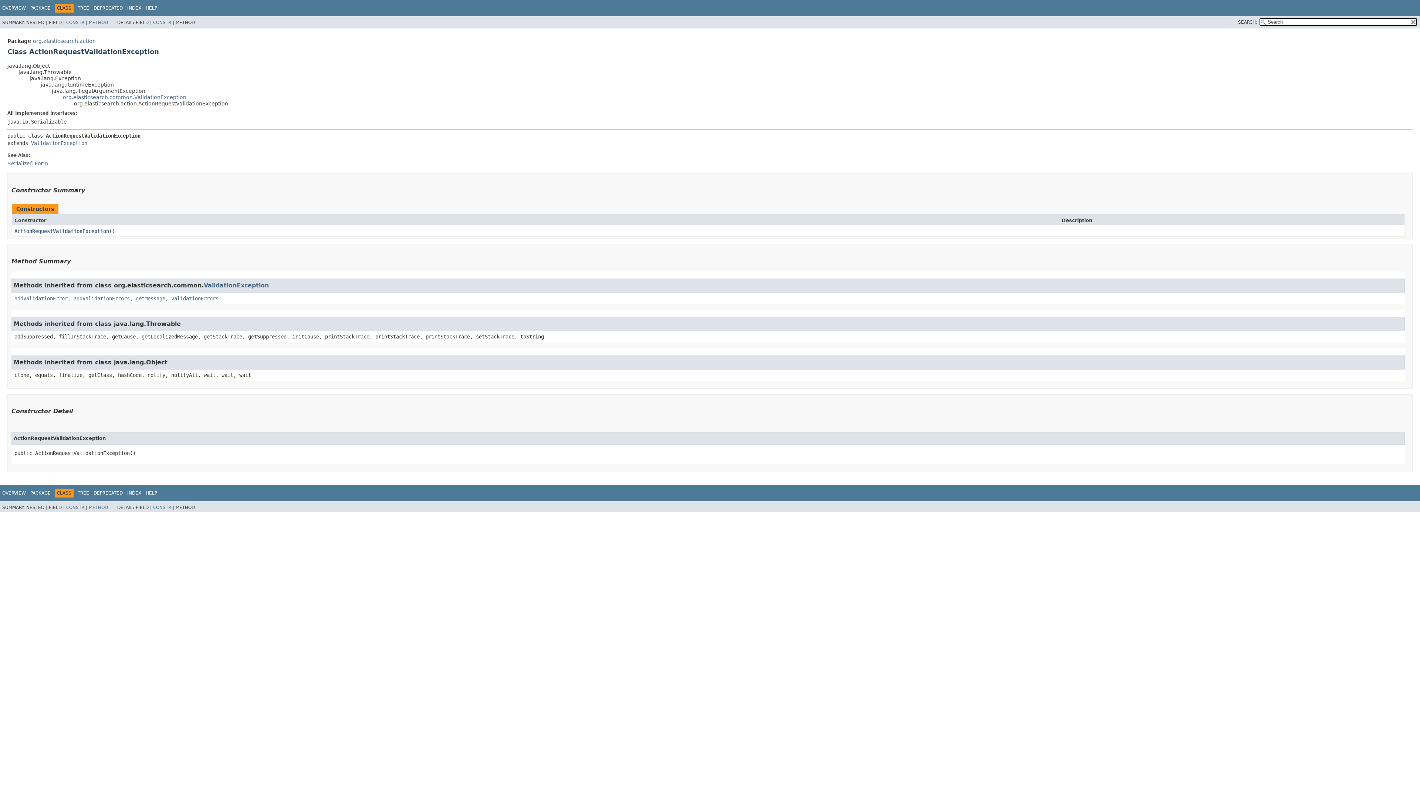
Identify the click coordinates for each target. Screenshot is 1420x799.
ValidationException (59, 143)
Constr (75, 22)
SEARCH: (1247, 22)
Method (98, 22)
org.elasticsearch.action (64, 41)
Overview (14, 8)
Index (134, 8)
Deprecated (108, 8)
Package (40, 8)
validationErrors (195, 298)
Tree (83, 8)
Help (151, 8)
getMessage (150, 298)
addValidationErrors (102, 298)
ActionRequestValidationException (61, 231)
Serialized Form (27, 163)
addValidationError (41, 298)
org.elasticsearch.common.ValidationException (124, 97)
